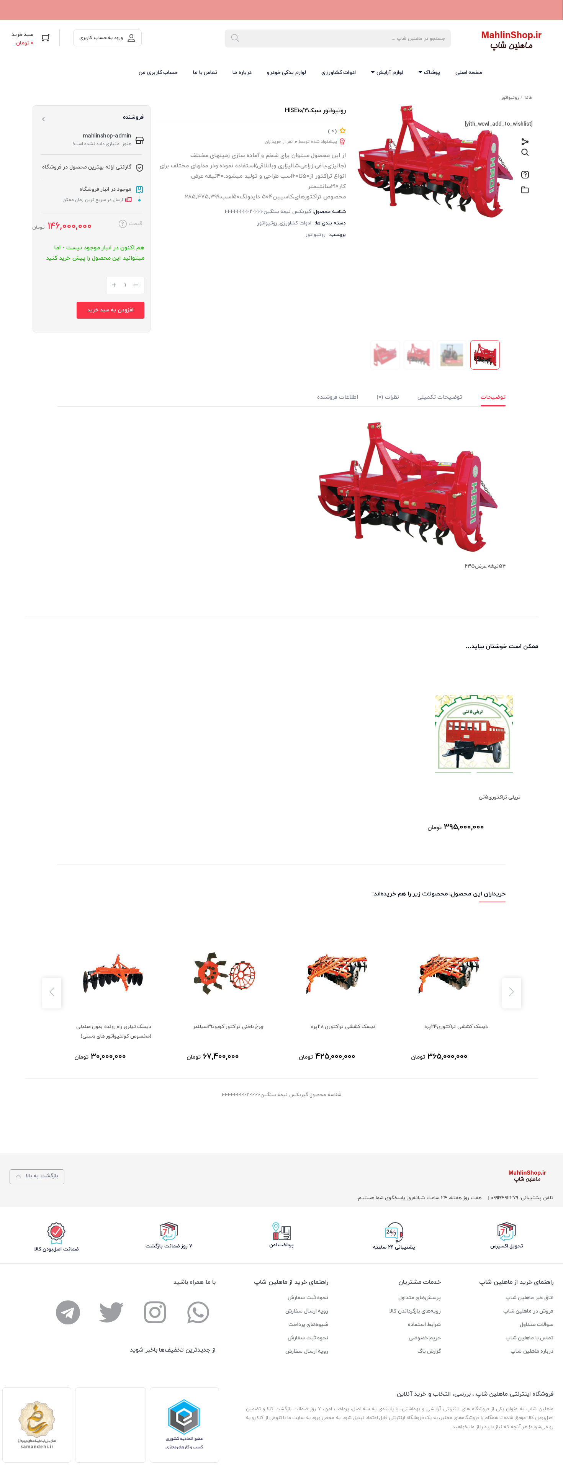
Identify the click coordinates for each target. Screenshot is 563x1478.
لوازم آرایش (389, 72)
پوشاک (431, 72)
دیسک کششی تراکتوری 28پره (343, 1026)
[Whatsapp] (198, 1312)
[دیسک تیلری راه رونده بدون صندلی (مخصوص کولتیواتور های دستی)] (113, 973)
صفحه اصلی (469, 72)
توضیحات (493, 397)
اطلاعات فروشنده (337, 397)
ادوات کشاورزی (338, 72)
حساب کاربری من (158, 72)
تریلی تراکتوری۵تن (500, 797)
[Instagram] (154, 1312)
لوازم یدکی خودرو (286, 72)
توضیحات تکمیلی (440, 397)
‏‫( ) (332, 132)
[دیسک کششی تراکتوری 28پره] (337, 973)
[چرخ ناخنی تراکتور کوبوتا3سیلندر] (225, 973)
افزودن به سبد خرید (110, 310)
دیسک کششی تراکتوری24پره (456, 1026)
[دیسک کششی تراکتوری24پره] (449, 973)
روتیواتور (510, 98)
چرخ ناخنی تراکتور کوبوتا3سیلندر (228, 1026)
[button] (30, 39)
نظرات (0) (387, 397)
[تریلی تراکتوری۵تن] (474, 734)
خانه (528, 98)
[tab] (484, 399)
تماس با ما (205, 72)
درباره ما (242, 72)
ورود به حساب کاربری (101, 37)
